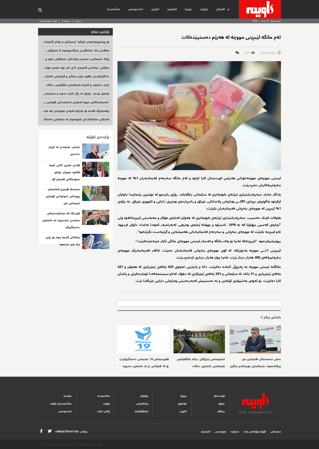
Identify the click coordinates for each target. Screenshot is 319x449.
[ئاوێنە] (259, 9)
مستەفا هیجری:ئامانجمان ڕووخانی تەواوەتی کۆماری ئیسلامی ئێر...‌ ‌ (63, 196)
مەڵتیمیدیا (113, 9)
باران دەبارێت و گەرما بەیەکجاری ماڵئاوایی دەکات (77, 85)
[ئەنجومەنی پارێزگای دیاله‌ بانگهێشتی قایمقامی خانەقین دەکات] (199, 339)
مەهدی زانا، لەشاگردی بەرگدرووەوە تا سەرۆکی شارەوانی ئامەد (67, 50)
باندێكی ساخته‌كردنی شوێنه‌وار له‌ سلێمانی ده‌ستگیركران (72, 119)
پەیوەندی (66, 20)
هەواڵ (220, 9)
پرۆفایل (144, 396)
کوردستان (219, 396)
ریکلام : (71, 431)
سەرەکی (276, 431)
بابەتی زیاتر (271, 317)
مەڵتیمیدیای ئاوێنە (61, 403)
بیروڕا (188, 9)
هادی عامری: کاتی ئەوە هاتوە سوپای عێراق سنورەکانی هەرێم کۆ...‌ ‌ (64, 172)
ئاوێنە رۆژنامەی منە (48, 20)
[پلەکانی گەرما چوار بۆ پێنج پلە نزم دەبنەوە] (95, 241)
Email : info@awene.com (255, 412)
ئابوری (155, 9)
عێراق (221, 403)
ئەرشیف (205, 431)
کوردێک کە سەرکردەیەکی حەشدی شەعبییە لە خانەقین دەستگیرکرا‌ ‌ (61, 220)
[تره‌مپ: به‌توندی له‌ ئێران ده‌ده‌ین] (95, 151)
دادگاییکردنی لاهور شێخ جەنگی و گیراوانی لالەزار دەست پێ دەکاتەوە (64, 76)
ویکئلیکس (142, 403)
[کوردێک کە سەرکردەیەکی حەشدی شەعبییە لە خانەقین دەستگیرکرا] (95, 217)
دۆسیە (68, 396)
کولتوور (172, 9)
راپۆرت (204, 9)
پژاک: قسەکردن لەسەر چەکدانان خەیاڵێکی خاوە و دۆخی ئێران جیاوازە (64, 59)
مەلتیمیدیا (104, 396)
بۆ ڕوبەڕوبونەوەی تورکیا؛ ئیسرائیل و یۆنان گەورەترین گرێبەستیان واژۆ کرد (61, 41)
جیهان (221, 411)
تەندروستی (135, 9)
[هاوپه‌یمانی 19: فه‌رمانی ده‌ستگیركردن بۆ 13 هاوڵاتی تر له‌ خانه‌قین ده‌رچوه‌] (143, 339)
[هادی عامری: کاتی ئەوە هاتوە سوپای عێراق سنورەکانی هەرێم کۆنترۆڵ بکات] (95, 169)
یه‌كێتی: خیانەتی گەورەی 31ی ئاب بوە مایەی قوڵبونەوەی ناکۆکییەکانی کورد (60, 67)
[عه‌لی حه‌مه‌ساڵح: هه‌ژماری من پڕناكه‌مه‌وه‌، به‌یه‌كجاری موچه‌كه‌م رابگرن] (255, 339)
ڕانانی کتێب (103, 411)
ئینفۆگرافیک (141, 411)
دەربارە (78, 20)
